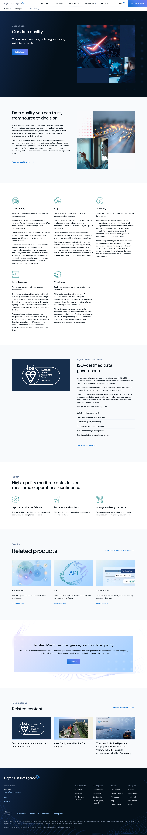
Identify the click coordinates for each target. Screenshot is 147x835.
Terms (32, 814)
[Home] (14, 3)
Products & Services (79, 798)
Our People (132, 797)
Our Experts (97, 797)
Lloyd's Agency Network (98, 802)
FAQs (130, 804)
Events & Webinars (117, 793)
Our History (132, 793)
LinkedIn (7, 801)
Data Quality (97, 793)
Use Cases (79, 793)
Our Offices (132, 801)
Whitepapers (115, 797)
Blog (112, 801)
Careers (131, 790)
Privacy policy (21, 814)
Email (6, 798)
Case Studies (115, 790)
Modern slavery (43, 814)
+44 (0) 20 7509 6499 (12, 792)
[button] (121, 3)
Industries (79, 790)
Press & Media (116, 804)
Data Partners (98, 790)
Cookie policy (58, 814)
